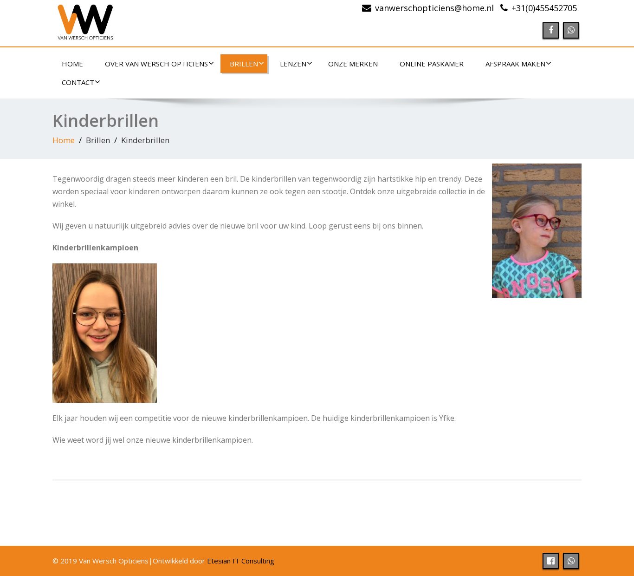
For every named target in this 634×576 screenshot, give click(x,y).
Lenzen (293, 63)
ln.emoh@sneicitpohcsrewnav (434, 7)
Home (72, 63)
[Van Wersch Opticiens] (181, 23)
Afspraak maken (515, 63)
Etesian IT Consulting (240, 560)
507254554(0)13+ (544, 7)
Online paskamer (432, 63)
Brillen (244, 63)
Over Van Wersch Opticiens (156, 63)
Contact (78, 82)
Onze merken (353, 63)
